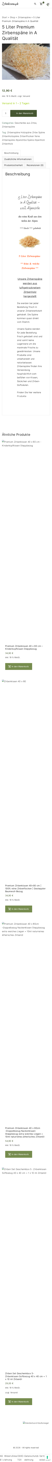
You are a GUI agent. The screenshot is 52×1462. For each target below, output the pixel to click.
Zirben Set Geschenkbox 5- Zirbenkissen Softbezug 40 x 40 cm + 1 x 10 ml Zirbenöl (26, 1376)
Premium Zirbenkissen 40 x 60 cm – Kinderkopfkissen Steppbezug (24, 647)
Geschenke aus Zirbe (25, 123)
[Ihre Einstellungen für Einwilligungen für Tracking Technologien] (47, 1457)
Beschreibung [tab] (11, 153)
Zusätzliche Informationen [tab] (17, 159)
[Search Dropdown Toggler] (35, 4)
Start (4, 17)
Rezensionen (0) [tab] (35, 165)
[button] (41, 4)
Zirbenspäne (24, 17)
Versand (26, 96)
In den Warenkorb (24, 113)
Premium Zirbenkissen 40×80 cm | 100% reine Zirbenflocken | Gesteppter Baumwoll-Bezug (25, 888)
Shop (12, 17)
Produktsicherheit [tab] (13, 165)
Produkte (21, 396)
